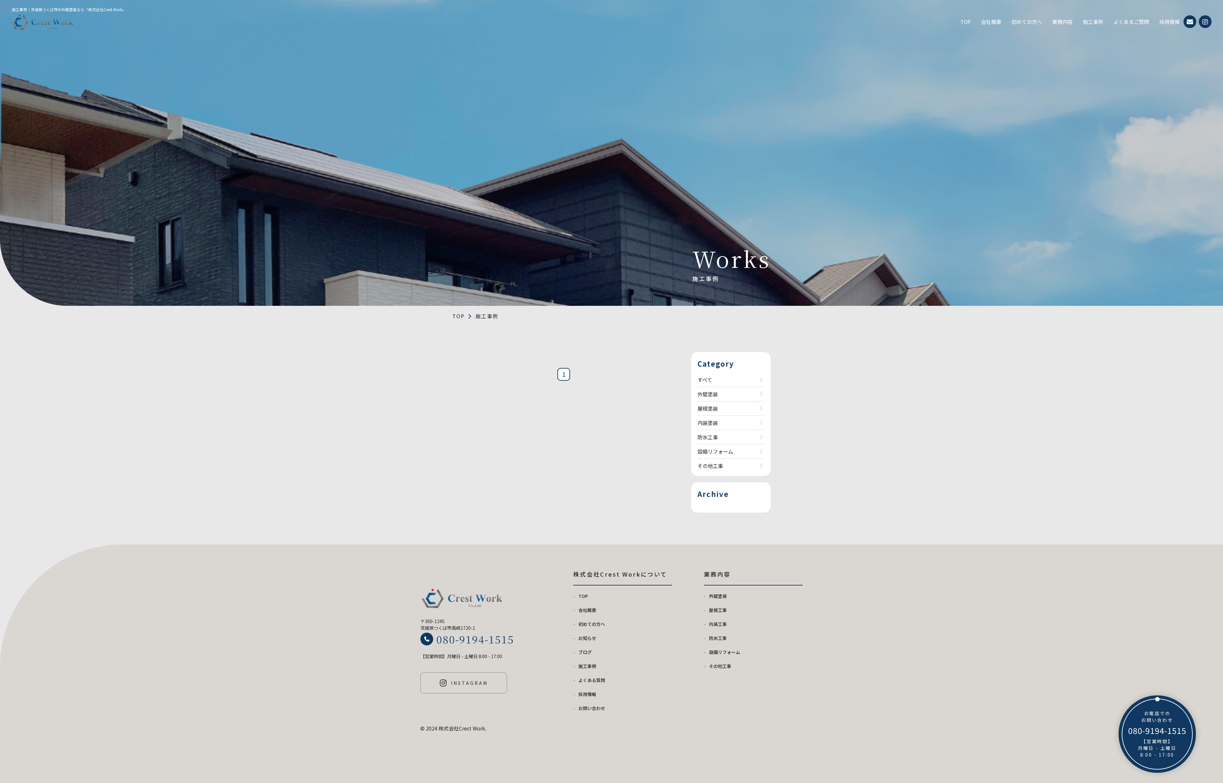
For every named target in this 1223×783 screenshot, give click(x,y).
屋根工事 (718, 610)
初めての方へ (1027, 21)
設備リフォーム (715, 451)
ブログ (585, 652)
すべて (704, 380)
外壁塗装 (707, 394)
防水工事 (707, 437)
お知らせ (587, 638)
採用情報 (1169, 21)
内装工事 (718, 624)
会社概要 (991, 21)
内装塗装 (707, 423)
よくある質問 (591, 680)
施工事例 (1093, 21)
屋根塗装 (707, 408)
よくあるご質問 (1131, 21)
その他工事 (710, 466)
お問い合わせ (591, 708)
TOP (965, 21)
